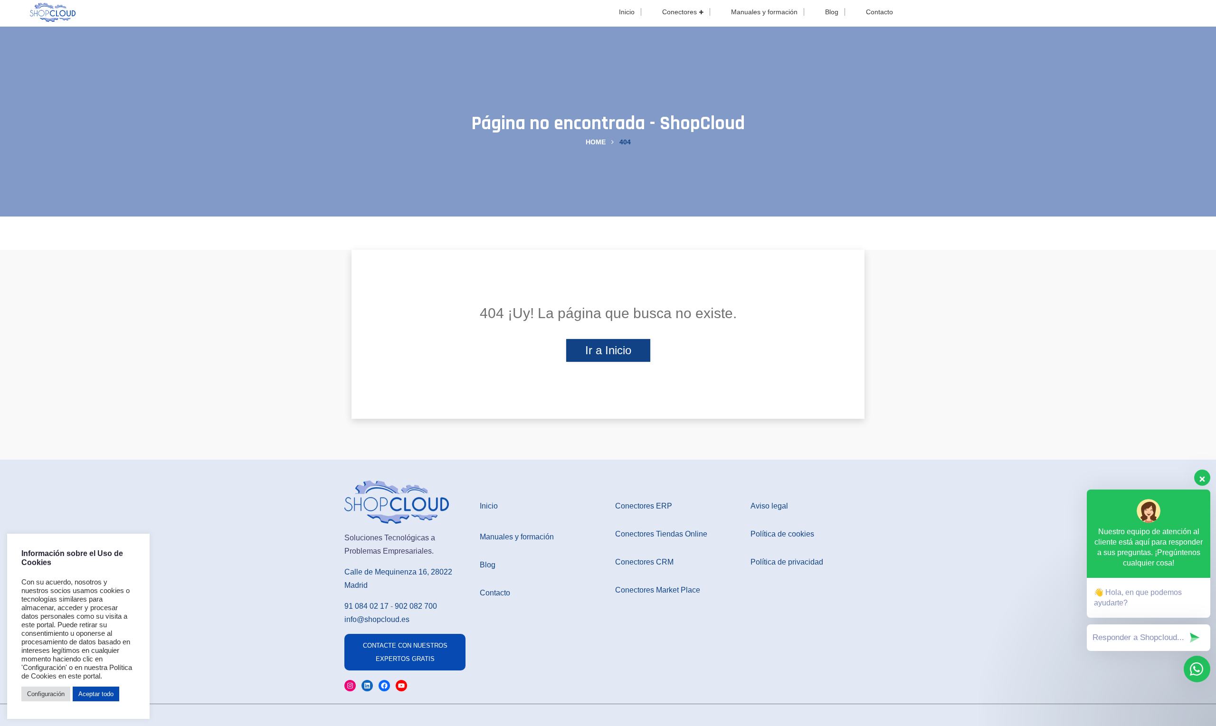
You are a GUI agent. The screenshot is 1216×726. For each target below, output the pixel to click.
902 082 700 (416, 606)
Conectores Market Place (657, 590)
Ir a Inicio (608, 350)
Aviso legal (769, 506)
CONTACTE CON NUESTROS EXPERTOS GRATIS (405, 652)
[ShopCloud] (53, 11)
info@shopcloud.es (376, 619)
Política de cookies (782, 534)
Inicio (627, 12)
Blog (831, 12)
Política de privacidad (786, 562)
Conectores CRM (644, 562)
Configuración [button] (46, 694)
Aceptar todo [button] (96, 694)
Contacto (879, 12)
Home (596, 142)
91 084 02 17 (366, 606)
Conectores (679, 12)
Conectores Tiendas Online (661, 534)
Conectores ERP (643, 506)
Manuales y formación (764, 12)
